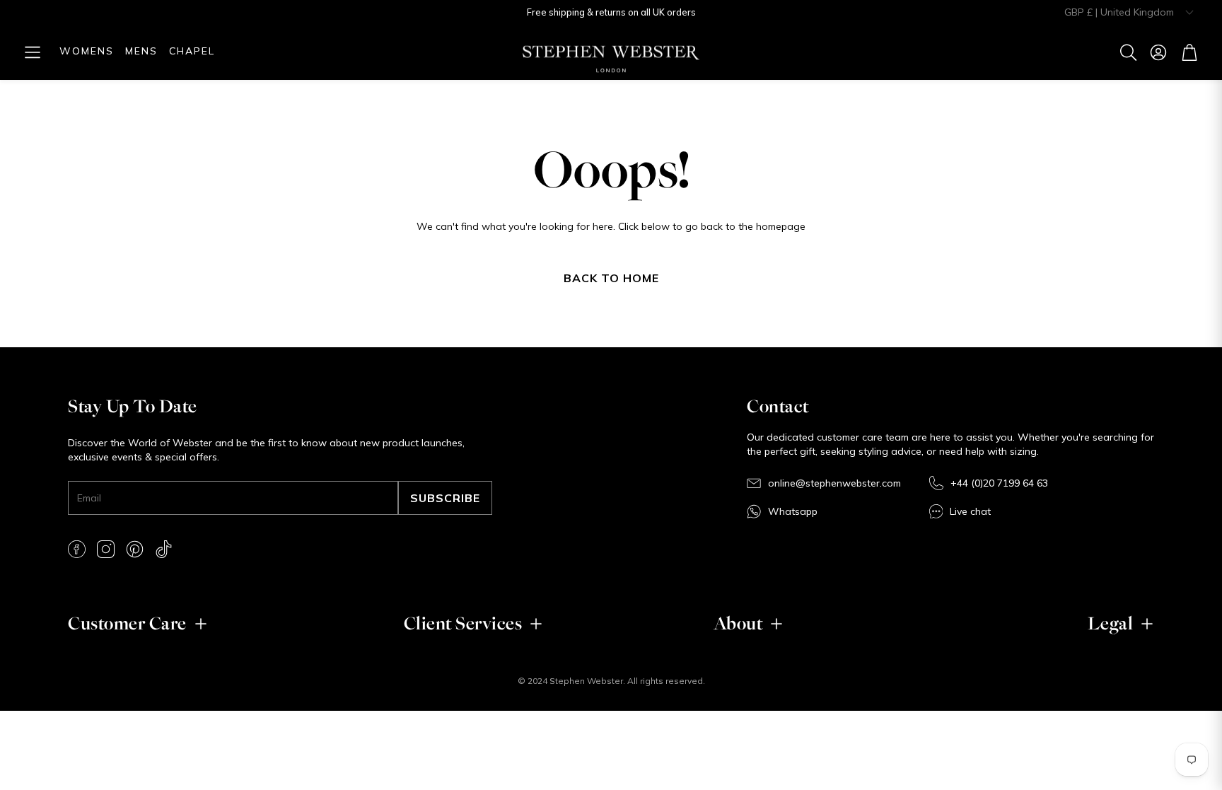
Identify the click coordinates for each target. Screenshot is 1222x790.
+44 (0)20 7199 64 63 (999, 483)
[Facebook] (77, 549)
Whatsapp (792, 511)
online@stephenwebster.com (834, 483)
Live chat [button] (970, 511)
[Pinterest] (135, 549)
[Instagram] (106, 549)
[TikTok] (164, 549)
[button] (32, 52)
